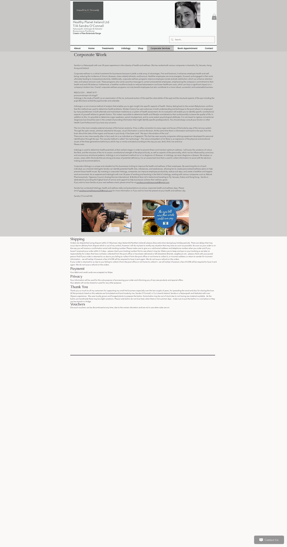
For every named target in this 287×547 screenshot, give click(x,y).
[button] (214, 17)
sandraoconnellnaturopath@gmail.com (152, 182)
